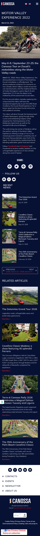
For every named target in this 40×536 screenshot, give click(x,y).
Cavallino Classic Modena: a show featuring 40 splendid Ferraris (27, 218)
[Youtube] (14, 179)
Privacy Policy (20, 521)
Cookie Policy (9, 521)
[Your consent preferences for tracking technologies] (2, 402)
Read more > (6, 319)
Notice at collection (11, 533)
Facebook (12, 146)
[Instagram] (9, 179)
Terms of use (30, 521)
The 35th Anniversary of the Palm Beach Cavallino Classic (28, 254)
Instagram (24, 146)
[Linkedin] (30, 470)
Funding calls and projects (28, 523)
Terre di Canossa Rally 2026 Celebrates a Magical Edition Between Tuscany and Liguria (28, 236)
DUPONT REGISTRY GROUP (22, 508)
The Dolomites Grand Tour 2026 (28, 198)
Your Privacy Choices (16, 530)
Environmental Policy (10, 523)
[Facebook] (4, 179)
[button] (37, 4)
